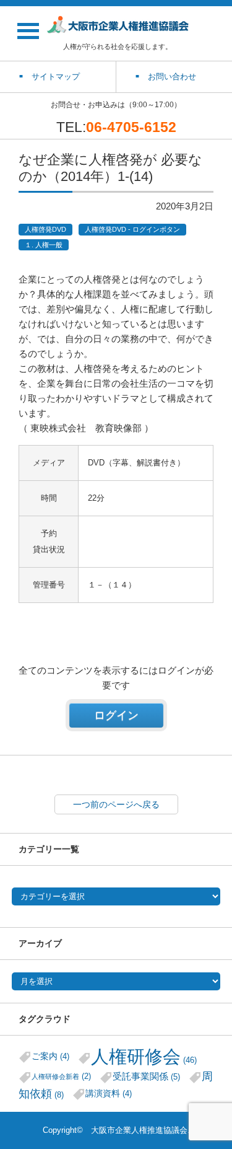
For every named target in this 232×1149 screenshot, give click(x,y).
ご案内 (50, 1056)
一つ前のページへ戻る (116, 804)
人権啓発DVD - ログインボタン (132, 229)
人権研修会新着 (61, 1076)
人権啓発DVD (45, 229)
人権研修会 (144, 1056)
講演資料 (108, 1093)
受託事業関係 (146, 1076)
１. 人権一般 (43, 245)
